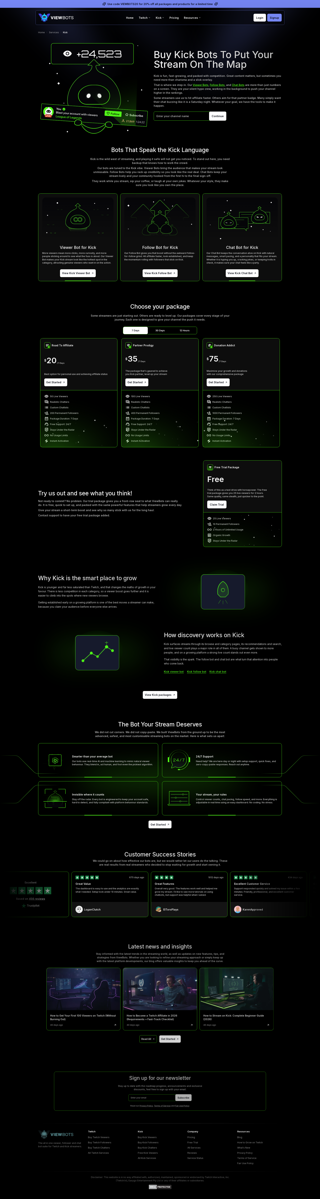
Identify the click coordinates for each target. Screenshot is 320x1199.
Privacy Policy (146, 1105)
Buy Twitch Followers (99, 1142)
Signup (274, 17)
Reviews (192, 1152)
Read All (146, 1039)
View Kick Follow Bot (158, 273)
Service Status (195, 1158)
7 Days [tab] (135, 330)
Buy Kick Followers (148, 1142)
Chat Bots (238, 84)
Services (54, 32)
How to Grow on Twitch (250, 1142)
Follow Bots (217, 84)
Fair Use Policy (182, 1105)
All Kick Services (147, 1158)
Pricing (174, 17)
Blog (239, 1137)
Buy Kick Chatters (147, 1147)
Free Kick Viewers (148, 1152)
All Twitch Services (98, 1152)
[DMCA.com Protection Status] (160, 1187)
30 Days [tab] (160, 330)
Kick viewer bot (174, 671)
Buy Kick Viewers (147, 1137)
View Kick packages (158, 694)
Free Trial (192, 1142)
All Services (194, 1147)
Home (130, 17)
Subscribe (183, 1097)
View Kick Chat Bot (240, 273)
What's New (243, 1147)
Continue (218, 115)
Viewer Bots (200, 84)
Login (259, 17)
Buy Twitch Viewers (98, 1137)
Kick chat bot (217, 671)
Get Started (53, 382)
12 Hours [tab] (184, 330)
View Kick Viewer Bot (76, 273)
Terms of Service (162, 1105)
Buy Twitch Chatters (99, 1147)
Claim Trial (217, 504)
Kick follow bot (196, 671)
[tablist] (160, 330)
